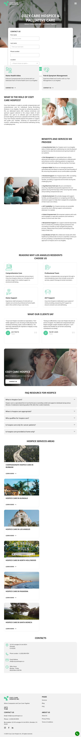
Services (44, 700)
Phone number (14, 51)
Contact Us (9, 88)
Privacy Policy (46, 719)
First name (13, 35)
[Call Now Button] (77, 733)
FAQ (43, 706)
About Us (44, 715)
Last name (13, 43)
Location (13, 60)
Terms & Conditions (47, 722)
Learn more (10, 473)
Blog (43, 703)
